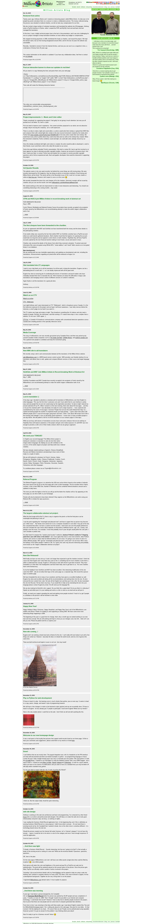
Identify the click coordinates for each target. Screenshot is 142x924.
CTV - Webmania (28, 302)
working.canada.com (81, 337)
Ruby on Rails (47, 762)
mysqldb (28, 760)
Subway (59, 762)
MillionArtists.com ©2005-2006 (29, 923)
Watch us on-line (28, 298)
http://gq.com (33, 177)
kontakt (118, 7)
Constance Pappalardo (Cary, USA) (107, 68)
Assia (25, 817)
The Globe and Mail (56, 337)
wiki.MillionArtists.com (30, 357)
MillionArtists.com (35, 880)
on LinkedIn (28, 56)
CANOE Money (67, 337)
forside (74, 7)
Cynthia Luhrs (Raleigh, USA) (109, 76)
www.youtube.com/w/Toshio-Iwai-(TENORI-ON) (44, 135)
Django (54, 762)
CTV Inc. (26, 319)
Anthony (58, 872)
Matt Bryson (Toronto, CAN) (110, 83)
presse (113, 7)
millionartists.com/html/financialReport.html (65, 182)
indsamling (89, 7)
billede (83, 7)
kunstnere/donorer (98, 7)
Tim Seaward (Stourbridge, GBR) (108, 50)
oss (109, 7)
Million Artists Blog (56, 10)
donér (78, 7)
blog (105, 7)
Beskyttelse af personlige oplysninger (45, 923)
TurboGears (67, 762)
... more (25, 214)
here (73, 740)
